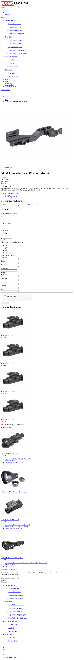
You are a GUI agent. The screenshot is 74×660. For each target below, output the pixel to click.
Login (6, 12)
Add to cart (4, 181)
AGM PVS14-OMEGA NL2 (10, 520)
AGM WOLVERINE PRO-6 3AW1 (12, 558)
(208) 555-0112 (5, 90)
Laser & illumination (11, 56)
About (6, 81)
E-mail (3, 261)
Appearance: (4, 282)
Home (6, 79)
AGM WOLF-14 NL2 (8, 363)
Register (7, 14)
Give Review (5, 302)
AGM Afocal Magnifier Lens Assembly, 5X (14, 492)
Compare (3, 183)
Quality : (7, 230)
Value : (7, 234)
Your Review (5, 268)
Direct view (8, 70)
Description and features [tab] (12, 193)
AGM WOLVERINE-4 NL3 (10, 454)
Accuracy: (4, 274)
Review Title (5, 265)
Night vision (8, 37)
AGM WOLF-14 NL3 (8, 335)
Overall (3, 215)
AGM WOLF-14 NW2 (8, 419)
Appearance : (9, 227)
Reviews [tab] (7, 195)
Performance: (5, 278)
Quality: (3, 286)
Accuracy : (8, 220)
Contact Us (8, 83)
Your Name (4, 257)
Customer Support (10, 86)
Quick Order (4, 179)
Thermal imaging (10, 20)
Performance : (9, 223)
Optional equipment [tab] (11, 197)
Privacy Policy (9, 85)
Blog (2, 654)
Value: (3, 289)
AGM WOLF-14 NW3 (8, 391)
